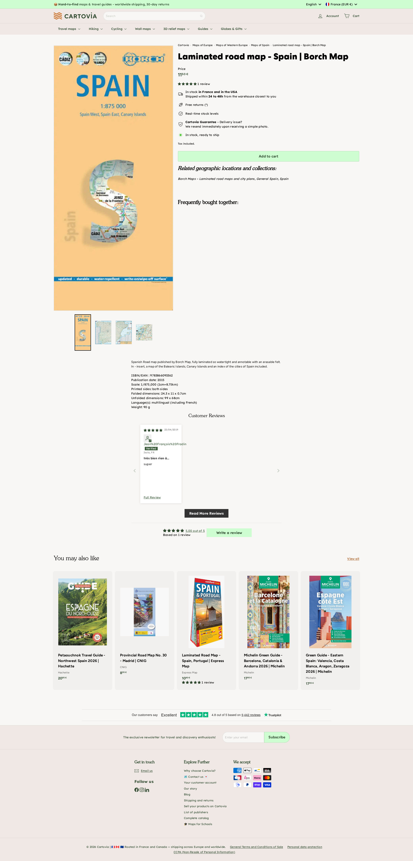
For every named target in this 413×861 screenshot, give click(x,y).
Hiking (94, 29)
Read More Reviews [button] (206, 513)
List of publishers (196, 812)
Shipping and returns (198, 800)
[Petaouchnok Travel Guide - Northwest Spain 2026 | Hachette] (82, 628)
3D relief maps (174, 29)
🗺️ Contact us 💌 (196, 776)
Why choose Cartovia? (200, 770)
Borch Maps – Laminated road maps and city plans (216, 179)
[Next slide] (278, 470)
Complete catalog (196, 818)
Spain (284, 179)
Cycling (117, 29)
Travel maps (67, 29)
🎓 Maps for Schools (198, 824)
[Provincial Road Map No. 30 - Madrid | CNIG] (144, 625)
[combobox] (313, 4)
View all (353, 559)
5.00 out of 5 (195, 531)
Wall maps (143, 29)
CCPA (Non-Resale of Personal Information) (204, 852)
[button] (187, 84)
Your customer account (200, 782)
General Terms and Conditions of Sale (256, 847)
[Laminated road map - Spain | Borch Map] (268, 230)
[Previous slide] (134, 470)
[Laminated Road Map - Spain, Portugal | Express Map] (206, 630)
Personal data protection (304, 847)
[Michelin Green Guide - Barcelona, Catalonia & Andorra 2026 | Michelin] (268, 628)
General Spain (267, 179)
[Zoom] (113, 178)
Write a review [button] (229, 533)
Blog (187, 794)
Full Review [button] (152, 497)
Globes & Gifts (232, 29)
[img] (153, 430)
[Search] (201, 16)
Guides (203, 29)
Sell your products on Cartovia (205, 806)
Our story (190, 788)
